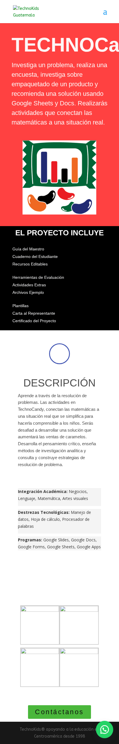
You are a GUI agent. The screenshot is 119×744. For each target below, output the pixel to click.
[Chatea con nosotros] (104, 729)
